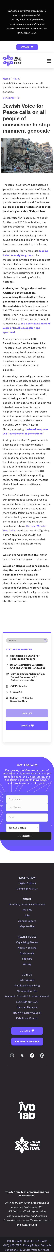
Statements (11, 97)
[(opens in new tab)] (27, 1110)
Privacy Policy (31, 1245)
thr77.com (9, 607)
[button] (27, 47)
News (15, 78)
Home (6, 78)
